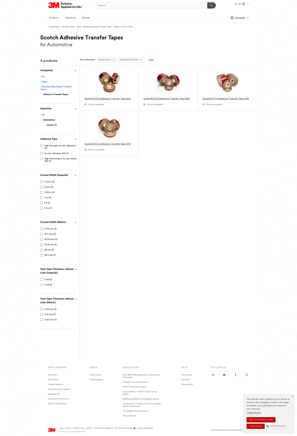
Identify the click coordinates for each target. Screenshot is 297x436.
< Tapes (43, 82)
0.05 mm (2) (50, 309)
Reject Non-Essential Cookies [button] (261, 420)
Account (240, 18)
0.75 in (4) (49, 182)
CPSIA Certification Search (134, 387)
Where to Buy (187, 384)
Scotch (105, 60)
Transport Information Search (135, 382)
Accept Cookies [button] (255, 426)
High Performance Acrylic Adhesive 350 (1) (61, 160)
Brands (86, 18)
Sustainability (54, 394)
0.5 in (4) (48, 187)
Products (54, 18)
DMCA (90, 428)
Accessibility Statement (103, 428)
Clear (151, 60)
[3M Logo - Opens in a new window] (65, 5)
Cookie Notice (254, 413)
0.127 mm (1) (50, 320)
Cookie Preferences (145, 428)
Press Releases (96, 380)
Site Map (185, 380)
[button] (276, 426)
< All (42, 77)
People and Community (58, 399)
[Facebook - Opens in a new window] (235, 375)
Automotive (129, 60)
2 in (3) (47, 198)
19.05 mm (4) (50, 239)
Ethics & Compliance (57, 404)
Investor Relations (55, 384)
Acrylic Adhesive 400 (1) (56, 153)
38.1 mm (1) (50, 255)
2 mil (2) (48, 280)
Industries (70, 18)
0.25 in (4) (49, 192)
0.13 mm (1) (50, 314)
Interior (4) (51, 125)
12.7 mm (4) (50, 234)
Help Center (186, 375)
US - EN (238, 4)
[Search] (211, 5)
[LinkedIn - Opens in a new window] (213, 375)
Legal (61, 428)
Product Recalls (129, 416)
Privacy (68, 428)
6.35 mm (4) (50, 229)
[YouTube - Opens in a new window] (224, 375)
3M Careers (53, 380)
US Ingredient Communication (136, 411)
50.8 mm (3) (50, 245)
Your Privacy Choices (123, 428)
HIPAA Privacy (79, 428)
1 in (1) (47, 203)
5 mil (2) (48, 285)
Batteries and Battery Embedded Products (141, 399)
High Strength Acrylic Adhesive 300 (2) (62, 147)
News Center (95, 375)
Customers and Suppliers (59, 389)
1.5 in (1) (48, 208)
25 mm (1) (49, 250)
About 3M (52, 375)
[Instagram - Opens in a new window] (246, 375)
